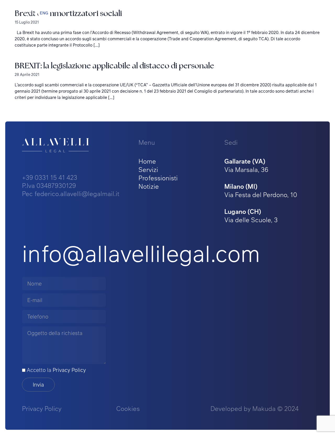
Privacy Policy (69, 369)
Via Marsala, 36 (246, 165)
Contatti (310, 12)
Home (147, 161)
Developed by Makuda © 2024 (254, 408)
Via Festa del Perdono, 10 (260, 190)
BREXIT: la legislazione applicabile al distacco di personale (114, 65)
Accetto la (55, 369)
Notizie (148, 186)
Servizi (148, 169)
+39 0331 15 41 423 (49, 177)
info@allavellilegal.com (141, 253)
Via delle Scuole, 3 (251, 215)
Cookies (128, 408)
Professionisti (158, 177)
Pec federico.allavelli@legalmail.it (70, 193)
